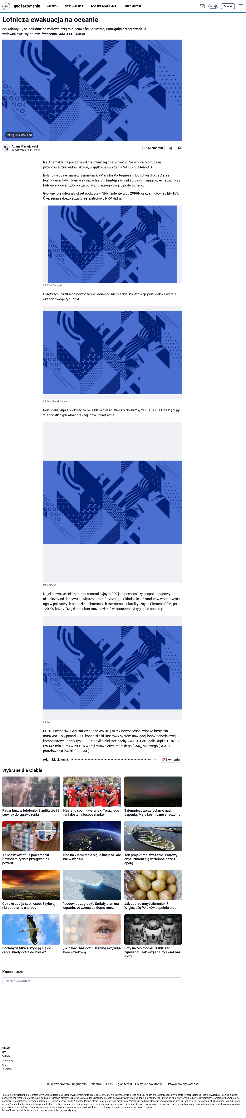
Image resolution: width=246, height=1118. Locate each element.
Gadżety (6, 1056)
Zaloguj (228, 6)
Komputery (7, 1060)
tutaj (73, 1110)
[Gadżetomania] (30, 6)
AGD (4, 1064)
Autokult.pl (133, 6)
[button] (213, 6)
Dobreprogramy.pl (104, 6)
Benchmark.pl (75, 6)
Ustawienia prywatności (182, 1084)
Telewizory (7, 1069)
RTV (4, 1052)
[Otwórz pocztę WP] (202, 6)
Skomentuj (155, 148)
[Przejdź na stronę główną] (6, 9)
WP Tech (52, 6)
